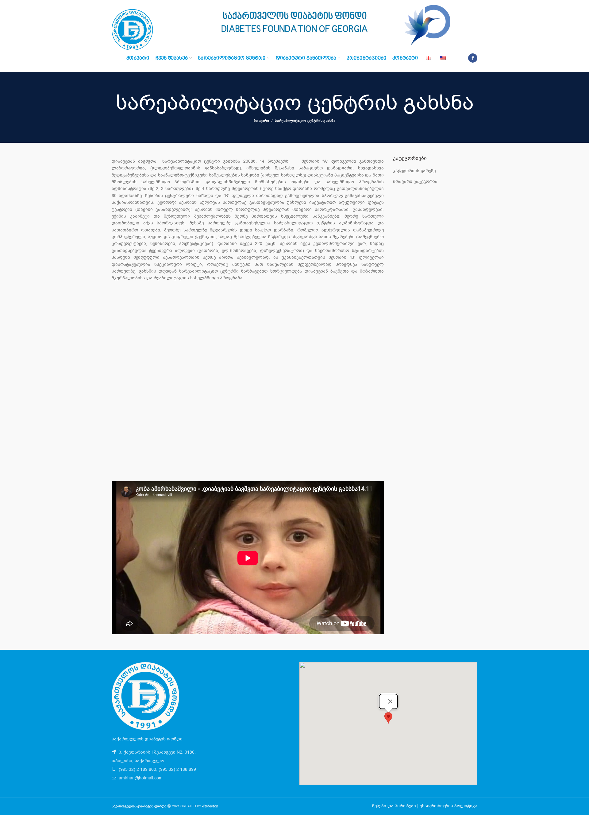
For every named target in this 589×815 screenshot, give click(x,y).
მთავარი (261, 120)
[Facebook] (472, 58)
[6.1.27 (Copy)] (339, 323)
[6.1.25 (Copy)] (156, 323)
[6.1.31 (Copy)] (156, 340)
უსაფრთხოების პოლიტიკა (448, 806)
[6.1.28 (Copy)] (156, 332)
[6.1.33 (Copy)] (339, 340)
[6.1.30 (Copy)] (339, 332)
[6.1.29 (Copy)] (247, 332)
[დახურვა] (390, 701)
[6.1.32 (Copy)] (247, 340)
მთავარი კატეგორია (415, 181)
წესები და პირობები (394, 806)
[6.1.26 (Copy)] (247, 323)
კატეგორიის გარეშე (414, 171)
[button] (388, 718)
